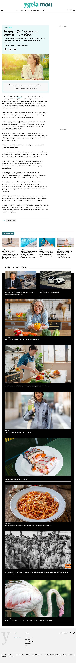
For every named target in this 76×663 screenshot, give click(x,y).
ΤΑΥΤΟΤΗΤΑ (28, 654)
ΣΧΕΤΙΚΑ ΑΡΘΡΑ (8, 233)
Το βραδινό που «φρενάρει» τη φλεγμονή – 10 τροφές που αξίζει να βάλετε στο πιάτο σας (27, 386)
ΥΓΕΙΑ (17, 10)
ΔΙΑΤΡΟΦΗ (33, 10)
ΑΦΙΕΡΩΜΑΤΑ (28, 643)
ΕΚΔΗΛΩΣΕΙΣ (27, 639)
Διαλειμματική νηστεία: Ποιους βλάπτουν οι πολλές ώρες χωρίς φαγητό (22, 339)
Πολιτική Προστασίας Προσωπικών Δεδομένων (55, 654)
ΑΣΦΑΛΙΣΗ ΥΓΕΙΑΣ (17, 637)
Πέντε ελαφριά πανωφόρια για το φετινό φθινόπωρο (18, 432)
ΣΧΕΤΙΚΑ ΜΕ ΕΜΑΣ (19, 654)
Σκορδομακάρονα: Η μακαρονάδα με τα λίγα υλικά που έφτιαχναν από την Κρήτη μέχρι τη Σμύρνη (29, 525)
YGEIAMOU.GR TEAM (9, 45)
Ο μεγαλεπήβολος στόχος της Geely (49, 292)
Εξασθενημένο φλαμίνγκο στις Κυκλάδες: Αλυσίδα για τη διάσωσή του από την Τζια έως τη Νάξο (29, 620)
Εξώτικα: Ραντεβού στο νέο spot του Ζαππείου (16, 479)
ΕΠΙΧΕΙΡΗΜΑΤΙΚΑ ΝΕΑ (29, 641)
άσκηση (19, 96)
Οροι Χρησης (72, 654)
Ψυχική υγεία (11, 220)
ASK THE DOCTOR (29, 637)
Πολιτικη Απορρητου (37, 654)
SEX (26, 647)
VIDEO (26, 635)
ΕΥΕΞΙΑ (22, 10)
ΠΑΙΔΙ (26, 645)
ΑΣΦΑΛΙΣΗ (27, 10)
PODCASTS (39, 10)
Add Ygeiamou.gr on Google (24, 88)
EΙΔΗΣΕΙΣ (27, 633)
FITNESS (6, 27)
